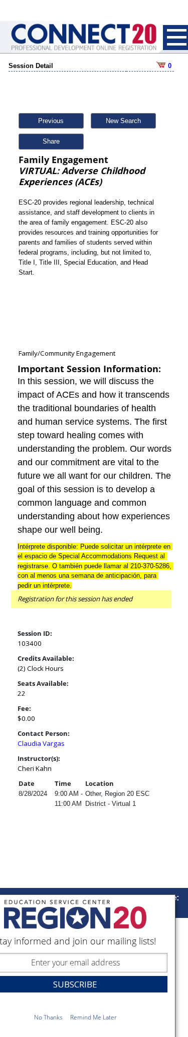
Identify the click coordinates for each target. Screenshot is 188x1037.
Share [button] (51, 141)
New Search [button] (123, 121)
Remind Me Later (93, 1017)
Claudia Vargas (41, 743)
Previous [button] (51, 121)
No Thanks (48, 1017)
